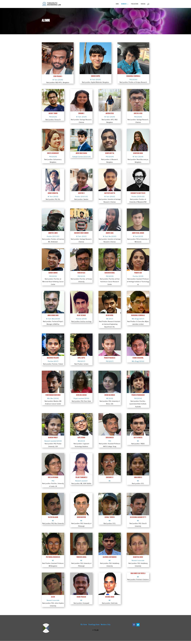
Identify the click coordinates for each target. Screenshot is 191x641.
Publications (134, 4)
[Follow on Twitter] (138, 624)
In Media (143, 4)
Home (117, 4)
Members (124, 4)
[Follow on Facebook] (134, 624)
